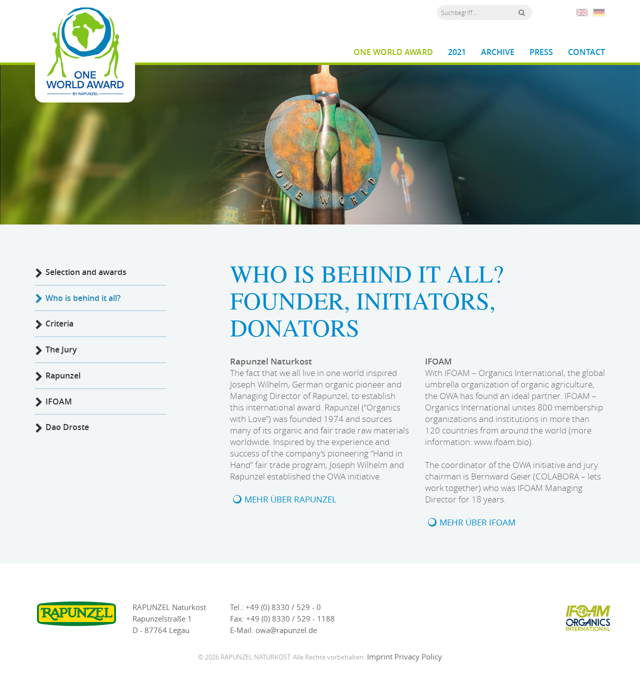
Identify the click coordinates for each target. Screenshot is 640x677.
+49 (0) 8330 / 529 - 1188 (290, 619)
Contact (586, 52)
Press (541, 52)
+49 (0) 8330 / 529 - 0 (283, 607)
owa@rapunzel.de (286, 630)
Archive (497, 52)
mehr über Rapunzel (290, 499)
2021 (457, 52)
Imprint (379, 657)
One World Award (393, 52)
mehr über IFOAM (478, 522)
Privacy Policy (418, 657)
